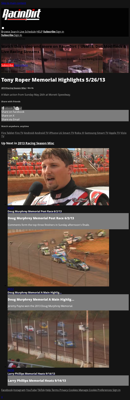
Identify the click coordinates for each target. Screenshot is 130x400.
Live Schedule (28, 31)
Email (18, 108)
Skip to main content (13, 3)
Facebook (7, 108)
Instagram (19, 390)
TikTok (41, 390)
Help (48, 390)
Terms (55, 390)
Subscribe (7, 65)
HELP (39, 31)
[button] (3, 28)
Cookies (74, 390)
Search (15, 31)
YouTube (31, 390)
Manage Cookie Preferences (96, 390)
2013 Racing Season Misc (13, 88)
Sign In (18, 35)
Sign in (60, 31)
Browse (6, 31)
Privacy (64, 390)
